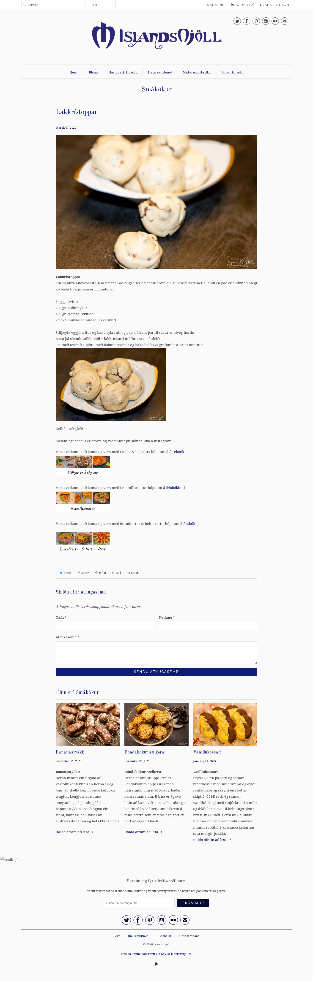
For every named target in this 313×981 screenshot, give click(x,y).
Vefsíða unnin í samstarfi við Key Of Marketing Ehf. (156, 954)
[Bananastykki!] (88, 724)
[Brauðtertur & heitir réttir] (83, 553)
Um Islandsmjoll (139, 936)
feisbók (189, 524)
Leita (116, 936)
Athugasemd (67, 637)
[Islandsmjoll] (156, 38)
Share (85, 573)
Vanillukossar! (207, 752)
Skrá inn (216, 4)
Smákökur (156, 89)
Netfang (167, 617)
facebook (176, 452)
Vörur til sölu (232, 72)
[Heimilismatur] (83, 513)
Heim (74, 72)
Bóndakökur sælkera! (144, 752)
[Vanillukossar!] (225, 724)
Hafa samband (160, 72)
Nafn (61, 617)
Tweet (67, 573)
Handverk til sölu (123, 72)
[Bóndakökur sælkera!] (156, 724)
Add (118, 573)
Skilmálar (165, 936)
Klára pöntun (274, 4)
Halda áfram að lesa (73, 832)
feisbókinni (175, 488)
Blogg (93, 72)
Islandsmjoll (161, 944)
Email (135, 573)
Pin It (102, 573)
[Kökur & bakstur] (83, 477)
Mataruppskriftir (197, 72)
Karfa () (245, 4)
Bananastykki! (70, 752)
